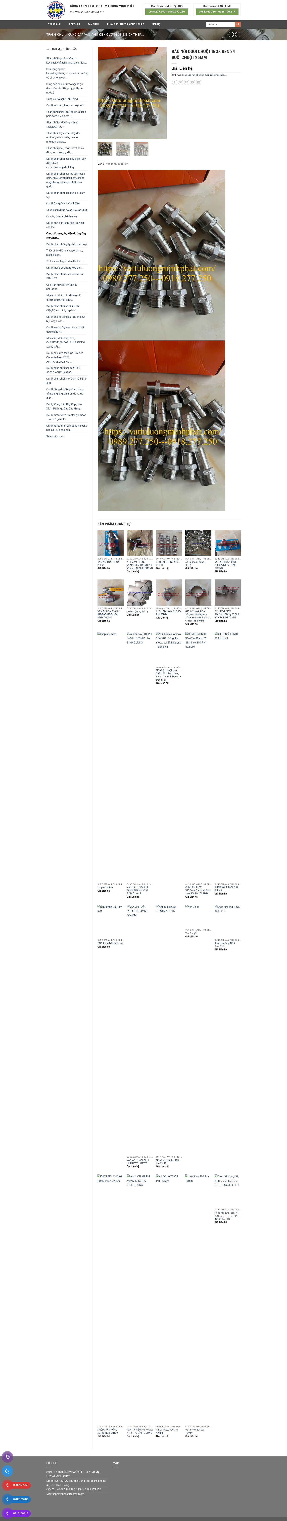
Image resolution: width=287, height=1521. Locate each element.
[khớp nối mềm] (110, 756)
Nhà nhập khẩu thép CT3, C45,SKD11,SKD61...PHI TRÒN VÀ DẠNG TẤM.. (66, 342)
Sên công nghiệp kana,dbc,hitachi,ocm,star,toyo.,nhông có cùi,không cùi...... (67, 73)
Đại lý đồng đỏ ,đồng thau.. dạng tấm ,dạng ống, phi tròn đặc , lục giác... (65, 394)
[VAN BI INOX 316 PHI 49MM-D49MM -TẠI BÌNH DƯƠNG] (110, 592)
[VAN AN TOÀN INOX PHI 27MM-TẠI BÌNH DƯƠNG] (228, 543)
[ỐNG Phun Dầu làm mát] (110, 921)
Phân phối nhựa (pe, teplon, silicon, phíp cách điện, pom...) (66, 114)
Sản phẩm (93, 24)
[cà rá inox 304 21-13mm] (198, 1299)
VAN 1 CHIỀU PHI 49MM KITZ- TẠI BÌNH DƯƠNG (140, 1431)
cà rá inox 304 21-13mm (195, 1431)
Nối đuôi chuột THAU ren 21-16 (167, 1162)
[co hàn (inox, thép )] (140, 592)
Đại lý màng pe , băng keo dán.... (64, 267)
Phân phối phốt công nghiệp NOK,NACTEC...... (62, 124)
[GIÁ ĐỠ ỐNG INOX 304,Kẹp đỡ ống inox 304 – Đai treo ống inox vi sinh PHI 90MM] (198, 592)
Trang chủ (54, 24)
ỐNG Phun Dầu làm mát (110, 943)
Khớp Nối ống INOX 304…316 (225, 945)
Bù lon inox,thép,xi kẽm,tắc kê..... (64, 261)
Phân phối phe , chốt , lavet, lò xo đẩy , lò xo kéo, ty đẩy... (65, 150)
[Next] (161, 93)
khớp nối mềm (105, 887)
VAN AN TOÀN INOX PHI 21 (108, 564)
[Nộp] (238, 24)
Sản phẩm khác (55, 436)
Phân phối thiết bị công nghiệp (125, 24)
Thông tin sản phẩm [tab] (117, 164)
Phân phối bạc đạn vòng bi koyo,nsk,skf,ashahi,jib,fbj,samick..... (66, 60)
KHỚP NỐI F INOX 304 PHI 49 (226, 889)
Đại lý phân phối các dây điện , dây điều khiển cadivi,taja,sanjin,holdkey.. (66, 163)
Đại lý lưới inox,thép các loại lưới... (66, 105)
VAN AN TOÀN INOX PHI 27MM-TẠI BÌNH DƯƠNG (226, 565)
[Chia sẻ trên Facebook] (174, 82)
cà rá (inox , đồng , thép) (195, 564)
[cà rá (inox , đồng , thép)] (198, 543)
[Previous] (103, 93)
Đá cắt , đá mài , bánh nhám (62, 216)
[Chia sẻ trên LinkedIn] (198, 82)
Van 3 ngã (190, 933)
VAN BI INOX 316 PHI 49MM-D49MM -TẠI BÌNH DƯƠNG (108, 614)
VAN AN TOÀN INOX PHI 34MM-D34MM (138, 1162)
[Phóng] (102, 135)
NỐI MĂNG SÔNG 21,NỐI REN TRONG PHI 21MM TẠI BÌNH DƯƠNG (140, 565)
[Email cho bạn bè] (186, 82)
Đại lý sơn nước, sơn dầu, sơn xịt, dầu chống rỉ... (65, 329)
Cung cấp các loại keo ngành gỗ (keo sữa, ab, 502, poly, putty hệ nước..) (64, 88)
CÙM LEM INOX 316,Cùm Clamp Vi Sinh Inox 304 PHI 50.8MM (197, 890)
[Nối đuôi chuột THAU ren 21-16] (169, 1029)
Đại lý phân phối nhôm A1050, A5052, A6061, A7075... (63, 370)
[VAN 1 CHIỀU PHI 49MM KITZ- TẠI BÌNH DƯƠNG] (140, 1299)
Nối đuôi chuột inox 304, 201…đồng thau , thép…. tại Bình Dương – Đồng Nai (168, 675)
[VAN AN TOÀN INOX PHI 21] (110, 543)
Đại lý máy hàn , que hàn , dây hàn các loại (65, 225)
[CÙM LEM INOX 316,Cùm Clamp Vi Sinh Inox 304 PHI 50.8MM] (198, 756)
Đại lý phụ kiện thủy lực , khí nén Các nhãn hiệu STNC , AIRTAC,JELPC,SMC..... (64, 357)
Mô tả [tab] (101, 164)
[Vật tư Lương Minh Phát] (55, 10)
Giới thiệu (74, 24)
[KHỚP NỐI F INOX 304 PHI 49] (228, 756)
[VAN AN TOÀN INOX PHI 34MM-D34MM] (140, 1029)
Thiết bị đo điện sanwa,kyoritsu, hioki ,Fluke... (64, 252)
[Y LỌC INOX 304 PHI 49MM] (169, 1299)
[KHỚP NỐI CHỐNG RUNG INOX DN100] (110, 1299)
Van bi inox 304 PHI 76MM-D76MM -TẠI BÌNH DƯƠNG (137, 890)
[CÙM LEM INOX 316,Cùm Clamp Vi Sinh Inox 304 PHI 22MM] (228, 592)
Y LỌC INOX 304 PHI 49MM (167, 1431)
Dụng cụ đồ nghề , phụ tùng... (62, 99)
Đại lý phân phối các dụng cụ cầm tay (65, 195)
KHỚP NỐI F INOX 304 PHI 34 (168, 564)
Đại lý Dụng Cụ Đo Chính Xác (63, 203)
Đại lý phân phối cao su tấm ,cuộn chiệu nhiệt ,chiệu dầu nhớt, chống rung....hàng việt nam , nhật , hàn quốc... (65, 180)
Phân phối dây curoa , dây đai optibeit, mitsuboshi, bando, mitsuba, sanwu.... (63, 137)
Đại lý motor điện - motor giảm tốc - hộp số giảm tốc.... (66, 417)
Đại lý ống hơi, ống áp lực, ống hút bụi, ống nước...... (65, 319)
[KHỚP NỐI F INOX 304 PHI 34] (169, 543)
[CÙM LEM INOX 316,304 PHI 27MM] (169, 592)
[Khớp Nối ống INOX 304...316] (228, 921)
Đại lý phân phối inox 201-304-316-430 (66, 381)
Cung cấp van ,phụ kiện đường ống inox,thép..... (106, 34)
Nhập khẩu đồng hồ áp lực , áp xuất (66, 210)
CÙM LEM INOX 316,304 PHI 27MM (169, 613)
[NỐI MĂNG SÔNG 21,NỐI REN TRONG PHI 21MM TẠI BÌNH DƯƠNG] (140, 543)
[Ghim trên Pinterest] (192, 82)
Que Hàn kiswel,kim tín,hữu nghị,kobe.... (61, 287)
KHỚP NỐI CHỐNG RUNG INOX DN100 (107, 1431)
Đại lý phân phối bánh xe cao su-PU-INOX (65, 276)
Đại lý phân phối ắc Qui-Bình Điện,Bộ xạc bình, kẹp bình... (62, 308)
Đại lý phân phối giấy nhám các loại (66, 244)
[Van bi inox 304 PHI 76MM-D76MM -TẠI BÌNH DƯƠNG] (140, 756)
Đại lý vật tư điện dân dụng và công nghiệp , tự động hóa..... (66, 428)
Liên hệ (156, 24)
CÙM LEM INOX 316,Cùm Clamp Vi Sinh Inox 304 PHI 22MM (227, 614)
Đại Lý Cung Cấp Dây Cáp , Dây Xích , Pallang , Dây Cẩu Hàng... (64, 406)
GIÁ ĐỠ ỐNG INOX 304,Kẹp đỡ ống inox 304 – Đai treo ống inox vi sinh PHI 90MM (198, 616)
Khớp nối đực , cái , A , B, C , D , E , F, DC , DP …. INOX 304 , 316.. (227, 1215)
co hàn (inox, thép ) (137, 611)
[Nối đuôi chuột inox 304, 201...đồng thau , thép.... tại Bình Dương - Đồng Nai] (169, 648)
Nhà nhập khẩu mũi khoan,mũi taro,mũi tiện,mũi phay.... (63, 297)
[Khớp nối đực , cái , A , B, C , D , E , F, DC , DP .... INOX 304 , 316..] (228, 1190)
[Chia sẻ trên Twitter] (180, 82)
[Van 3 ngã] (198, 916)
